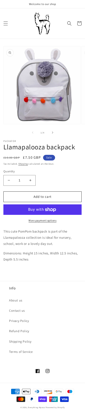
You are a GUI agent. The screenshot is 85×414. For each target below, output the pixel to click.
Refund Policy (19, 331)
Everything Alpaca (36, 407)
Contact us (17, 311)
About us (15, 300)
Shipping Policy (20, 341)
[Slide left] (33, 133)
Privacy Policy (19, 321)
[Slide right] (53, 133)
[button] (6, 23)
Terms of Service (21, 352)
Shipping (23, 163)
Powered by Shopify (55, 407)
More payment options (42, 220)
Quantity (9, 171)
